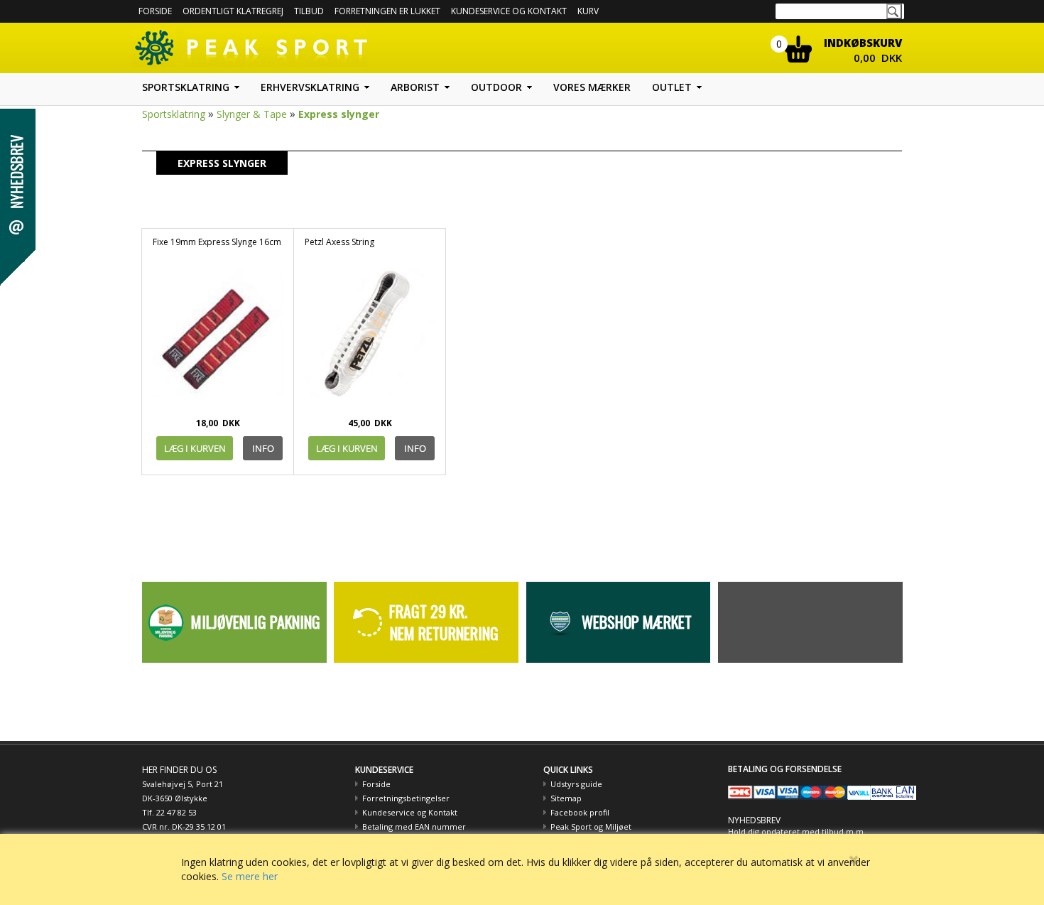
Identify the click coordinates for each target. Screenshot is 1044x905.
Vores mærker (592, 87)
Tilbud (309, 11)
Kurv (588, 11)
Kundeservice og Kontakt (409, 812)
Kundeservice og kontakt (509, 11)
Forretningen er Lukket (387, 11)
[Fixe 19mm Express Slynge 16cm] (218, 339)
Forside (155, 11)
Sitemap (566, 798)
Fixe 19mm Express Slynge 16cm (217, 242)
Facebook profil (579, 812)
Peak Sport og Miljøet (590, 826)
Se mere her (250, 876)
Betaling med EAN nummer (414, 826)
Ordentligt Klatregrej (233, 11)
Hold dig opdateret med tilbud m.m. (797, 831)
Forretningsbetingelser (406, 798)
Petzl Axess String (339, 242)
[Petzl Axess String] (370, 339)
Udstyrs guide (576, 784)
